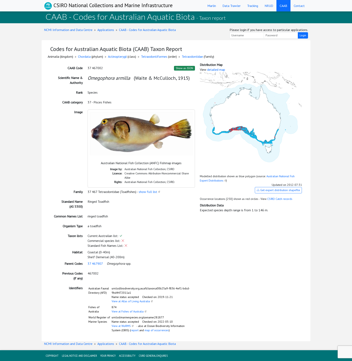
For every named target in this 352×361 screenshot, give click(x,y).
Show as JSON (184, 68)
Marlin (211, 6)
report (135, 330)
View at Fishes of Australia (128, 311)
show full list (148, 192)
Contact (299, 6)
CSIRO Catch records (279, 199)
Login (303, 35)
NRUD (269, 6)
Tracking (252, 6)
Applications (105, 30)
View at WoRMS (121, 326)
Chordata (84, 56)
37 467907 (95, 263)
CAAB (283, 6)
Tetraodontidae (192, 56)
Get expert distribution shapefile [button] (280, 190)
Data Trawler (231, 6)
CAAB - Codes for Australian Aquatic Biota (147, 30)
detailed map (216, 70)
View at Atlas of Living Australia (131, 301)
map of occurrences (157, 330)
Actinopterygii (117, 56)
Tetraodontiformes (154, 56)
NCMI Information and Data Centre (68, 30)
